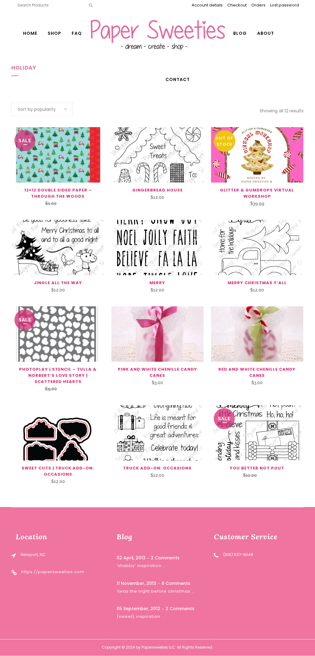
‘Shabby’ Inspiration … (141, 566)
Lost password (284, 5)
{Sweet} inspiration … (141, 616)
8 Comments (175, 583)
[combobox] (42, 109)
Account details (207, 5)
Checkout (237, 5)
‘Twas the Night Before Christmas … (156, 591)
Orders (258, 5)
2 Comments (165, 558)
